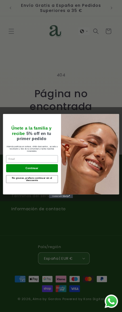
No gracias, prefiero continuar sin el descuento (32, 178)
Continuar (32, 168)
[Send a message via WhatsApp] (111, 301)
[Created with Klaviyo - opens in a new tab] (61, 196)
